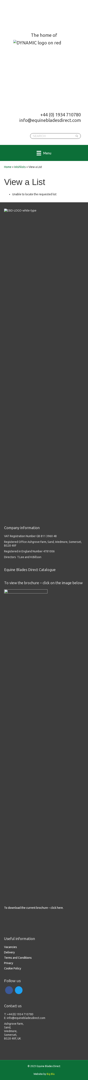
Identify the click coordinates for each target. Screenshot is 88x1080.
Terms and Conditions (18, 957)
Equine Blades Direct (36, 15)
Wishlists (20, 167)
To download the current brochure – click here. (33, 907)
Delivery (9, 952)
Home (7, 167)
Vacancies (10, 947)
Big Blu (51, 1074)
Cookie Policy (12, 968)
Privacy (8, 963)
